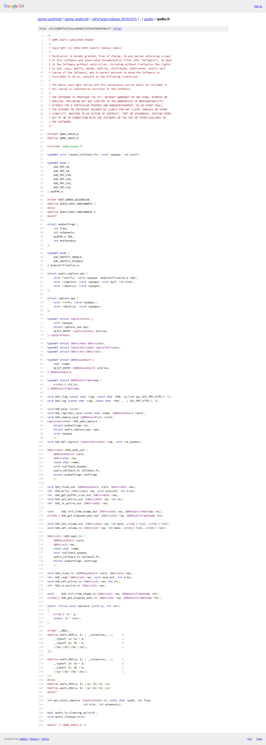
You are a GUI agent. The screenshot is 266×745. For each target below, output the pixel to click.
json (259, 739)
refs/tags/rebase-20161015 (114, 19)
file (117, 28)
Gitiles (23, 739)
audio (148, 19)
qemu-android (49, 19)
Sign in (258, 6)
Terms (45, 739)
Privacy (34, 739)
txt (249, 739)
